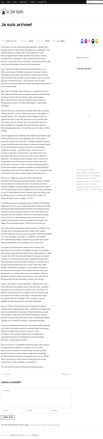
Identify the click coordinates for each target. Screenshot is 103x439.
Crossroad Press (42, 2)
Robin (31, 41)
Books (15, 2)
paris (62, 41)
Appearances (23, 2)
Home (2, 2)
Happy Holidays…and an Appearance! (89, 173)
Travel (47, 41)
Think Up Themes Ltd (16, 435)
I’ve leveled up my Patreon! (85, 170)
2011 (58, 41)
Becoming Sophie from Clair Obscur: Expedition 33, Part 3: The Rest (89, 177)
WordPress (35, 435)
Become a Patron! (83, 58)
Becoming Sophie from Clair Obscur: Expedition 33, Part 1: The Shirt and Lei (89, 188)
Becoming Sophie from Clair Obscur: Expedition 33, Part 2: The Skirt (89, 183)
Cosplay (32, 2)
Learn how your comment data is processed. (44, 425)
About (9, 2)
